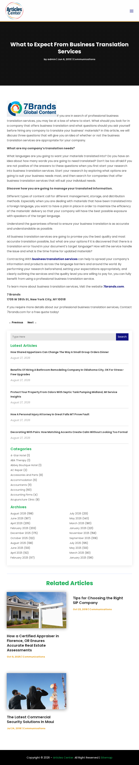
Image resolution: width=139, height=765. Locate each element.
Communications (84, 59)
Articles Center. (63, 757)
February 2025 (19, 557)
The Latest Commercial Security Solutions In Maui (30, 719)
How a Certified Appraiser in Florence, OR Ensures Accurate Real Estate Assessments (33, 643)
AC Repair (16, 470)
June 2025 (16, 548)
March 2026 (77, 523)
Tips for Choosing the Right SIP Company (98, 600)
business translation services (54, 259)
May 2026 (76, 518)
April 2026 (16, 523)
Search (122, 337)
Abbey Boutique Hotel (24, 465)
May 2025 (75, 548)
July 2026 (75, 513)
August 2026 (18, 513)
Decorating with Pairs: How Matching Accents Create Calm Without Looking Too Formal (69, 432)
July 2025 (75, 543)
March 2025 (77, 553)
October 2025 (19, 538)
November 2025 (79, 533)
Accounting (17, 490)
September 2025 (80, 538)
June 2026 (17, 518)
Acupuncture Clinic (22, 499)
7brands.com (113, 286)
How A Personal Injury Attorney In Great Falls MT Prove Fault (49, 414)
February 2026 (19, 528)
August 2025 (18, 543)
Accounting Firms (21, 494)
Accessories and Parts (24, 475)
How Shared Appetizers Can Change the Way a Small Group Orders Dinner (59, 352)
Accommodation (21, 480)
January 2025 (78, 557)
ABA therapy (18, 460)
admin (51, 59)
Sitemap (106, 757)
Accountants (18, 485)
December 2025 (20, 533)
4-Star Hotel (18, 455)
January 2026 (78, 528)
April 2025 (16, 553)
